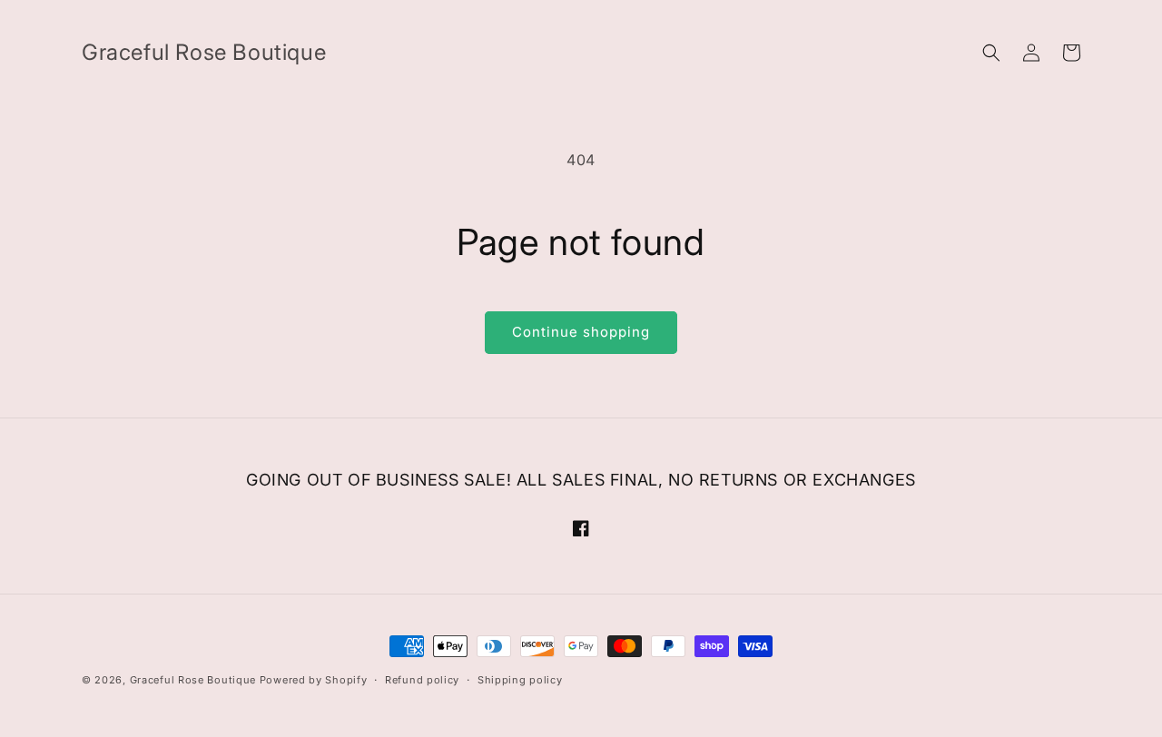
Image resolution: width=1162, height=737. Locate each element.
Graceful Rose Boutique (193, 679)
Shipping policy (520, 679)
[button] (991, 53)
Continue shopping (581, 331)
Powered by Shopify (314, 679)
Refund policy (422, 679)
